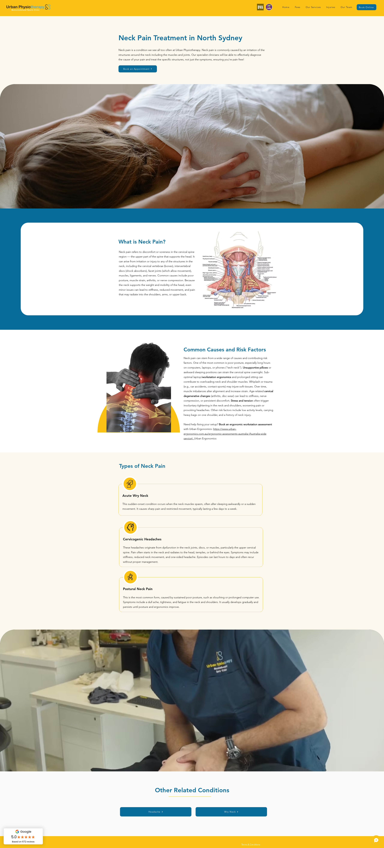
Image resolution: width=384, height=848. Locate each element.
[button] (313, 7)
